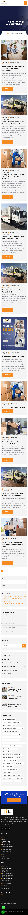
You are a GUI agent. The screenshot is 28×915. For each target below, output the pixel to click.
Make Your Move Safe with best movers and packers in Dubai (12, 545)
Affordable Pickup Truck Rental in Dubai (13, 601)
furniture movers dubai (14, 737)
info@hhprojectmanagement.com (8, 903)
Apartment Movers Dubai (9, 734)
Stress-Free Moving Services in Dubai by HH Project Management (13, 69)
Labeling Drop (11, 631)
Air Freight (15, 659)
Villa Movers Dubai (7, 781)
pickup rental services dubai (10, 769)
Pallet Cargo (11, 623)
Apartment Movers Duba (15, 666)
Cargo (18, 734)
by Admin (5, 62)
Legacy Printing (12, 627)
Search (3, 578)
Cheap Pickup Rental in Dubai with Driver (13, 603)
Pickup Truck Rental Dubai (9, 775)
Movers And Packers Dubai (9, 748)
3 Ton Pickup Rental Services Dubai (11, 722)
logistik (5, 614)
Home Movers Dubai (7, 742)
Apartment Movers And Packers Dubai (15, 663)
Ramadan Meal (12, 619)
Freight (4, 737)
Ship (19, 775)
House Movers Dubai (20, 742)
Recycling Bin (11, 614)
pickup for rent (12, 760)
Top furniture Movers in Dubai (13, 407)
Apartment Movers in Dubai (15, 670)
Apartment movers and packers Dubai (11, 731)
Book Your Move (13, 800)
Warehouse (17, 781)
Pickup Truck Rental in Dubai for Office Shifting (15, 600)
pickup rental (19, 763)
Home (7, 33)
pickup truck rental (7, 772)
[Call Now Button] (3, 912)
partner (18, 757)
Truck (4, 778)
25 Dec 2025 (11, 687)
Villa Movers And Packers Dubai (16, 778)
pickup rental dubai (7, 766)
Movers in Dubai (7, 751)
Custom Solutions (15, 674)
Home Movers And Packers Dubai (10, 740)
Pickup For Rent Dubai (8, 763)
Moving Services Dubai (8, 757)
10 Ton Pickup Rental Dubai (9, 728)
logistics (5, 745)
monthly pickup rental (15, 745)
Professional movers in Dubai (13, 356)
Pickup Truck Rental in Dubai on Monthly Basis (15, 596)
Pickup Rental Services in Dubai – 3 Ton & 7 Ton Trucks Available (14, 177)
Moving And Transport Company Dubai (12, 754)
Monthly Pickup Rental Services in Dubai (13, 598)
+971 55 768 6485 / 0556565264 (8, 901)
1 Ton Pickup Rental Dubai (9, 719)
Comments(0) (7, 64)
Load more (7, 88)
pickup (4, 760)
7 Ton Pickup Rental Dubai (9, 725)
